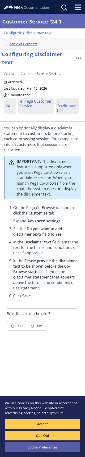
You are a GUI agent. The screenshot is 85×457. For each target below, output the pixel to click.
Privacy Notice (30, 408)
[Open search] (63, 7)
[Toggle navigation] (78, 7)
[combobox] (40, 73)
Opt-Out (42, 435)
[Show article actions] (78, 58)
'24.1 (9, 106)
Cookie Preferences (42, 447)
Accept (42, 424)
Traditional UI (66, 108)
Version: (10, 73)
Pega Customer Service (35, 104)
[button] (42, 44)
